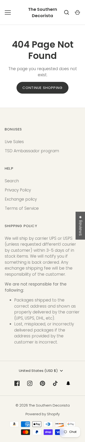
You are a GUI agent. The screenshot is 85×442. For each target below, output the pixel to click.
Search (12, 181)
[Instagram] (30, 383)
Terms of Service (22, 208)
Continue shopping (42, 87)
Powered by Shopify (43, 414)
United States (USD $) (38, 370)
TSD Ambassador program (32, 151)
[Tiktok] (55, 383)
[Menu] (8, 12)
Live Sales (14, 142)
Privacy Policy (18, 190)
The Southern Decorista (42, 12)
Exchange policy (21, 199)
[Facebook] (17, 383)
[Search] (66, 12)
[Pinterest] (42, 383)
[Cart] (77, 12)
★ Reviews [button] (80, 225)
